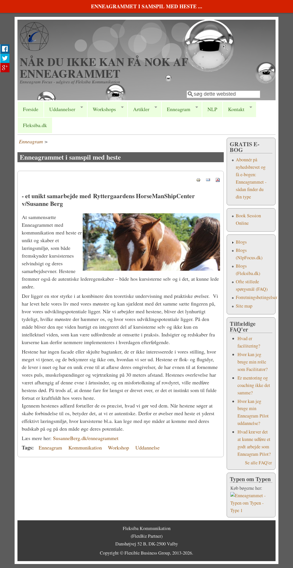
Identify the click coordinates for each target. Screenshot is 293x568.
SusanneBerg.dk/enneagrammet (85, 438)
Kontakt (233, 109)
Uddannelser (59, 109)
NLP (212, 109)
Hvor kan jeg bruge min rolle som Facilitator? (252, 361)
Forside (30, 109)
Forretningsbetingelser (256, 297)
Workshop (118, 447)
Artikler (138, 109)
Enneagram (175, 109)
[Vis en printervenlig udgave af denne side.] (198, 179)
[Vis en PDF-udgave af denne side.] (217, 179)
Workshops (101, 109)
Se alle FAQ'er (258, 462)
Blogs (241, 242)
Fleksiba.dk (35, 125)
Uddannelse (147, 447)
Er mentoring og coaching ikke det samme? (253, 385)
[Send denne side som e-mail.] (208, 179)
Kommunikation (85, 447)
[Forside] (34, 48)
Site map (244, 306)
